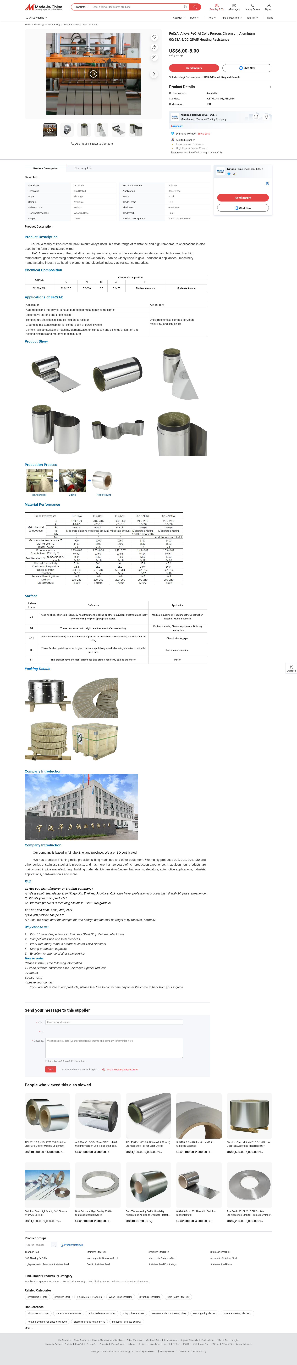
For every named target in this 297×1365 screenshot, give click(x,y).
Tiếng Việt (227, 1344)
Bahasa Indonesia (243, 1344)
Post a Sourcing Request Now (120, 1069)
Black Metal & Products (89, 1297)
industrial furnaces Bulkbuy (126, 1321)
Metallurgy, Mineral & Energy (47, 24)
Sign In (175, 152)
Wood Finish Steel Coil (120, 1297)
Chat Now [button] (249, 68)
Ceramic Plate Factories (68, 1313)
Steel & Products (71, 24)
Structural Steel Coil (149, 1297)
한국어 (176, 1344)
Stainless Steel (62, 1297)
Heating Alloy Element (204, 1313)
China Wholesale (134, 1340)
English (68, 1344)
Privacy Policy (199, 1351)
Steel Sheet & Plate (37, 1297)
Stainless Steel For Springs (162, 1264)
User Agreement (167, 1351)
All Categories (36, 17)
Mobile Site (223, 1340)
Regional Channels (189, 1340)
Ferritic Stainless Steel (98, 1264)
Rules (270, 17)
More (28, 1328)
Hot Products (64, 1340)
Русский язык (117, 1344)
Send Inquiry (194, 68)
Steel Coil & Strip (90, 24)
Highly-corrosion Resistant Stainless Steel (47, 1264)
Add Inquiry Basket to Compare (94, 144)
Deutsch (142, 1344)
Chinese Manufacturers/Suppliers (107, 1340)
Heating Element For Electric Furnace (47, 1321)
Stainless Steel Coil (96, 1252)
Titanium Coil (32, 1252)
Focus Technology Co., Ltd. (126, 1351)
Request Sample (230, 77)
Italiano (131, 1344)
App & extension (230, 17)
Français (104, 1344)
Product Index (207, 1340)
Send (50, 1069)
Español (79, 1344)
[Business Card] (267, 183)
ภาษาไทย (204, 1344)
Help (210, 17)
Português (91, 1344)
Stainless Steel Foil (220, 1252)
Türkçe (216, 1344)
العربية (167, 1344)
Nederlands (155, 1344)
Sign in (268, 9)
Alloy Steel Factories (38, 1313)
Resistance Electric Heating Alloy (168, 1313)
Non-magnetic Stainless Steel (102, 1258)
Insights (235, 1340)
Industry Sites (170, 1340)
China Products (81, 1340)
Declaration (184, 1351)
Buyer (193, 17)
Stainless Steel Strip (158, 1252)
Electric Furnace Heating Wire (89, 1321)
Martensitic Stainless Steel (162, 1258)
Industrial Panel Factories (102, 1313)
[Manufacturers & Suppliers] (43, 7)
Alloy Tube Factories (133, 1313)
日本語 (186, 1344)
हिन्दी (195, 1344)
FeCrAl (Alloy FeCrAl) (36, 1258)
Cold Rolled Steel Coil (178, 1297)
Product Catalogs (73, 1244)
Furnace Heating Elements (238, 1313)
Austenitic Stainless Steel (223, 1258)
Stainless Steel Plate (221, 1264)
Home (27, 24)
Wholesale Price (153, 1340)
